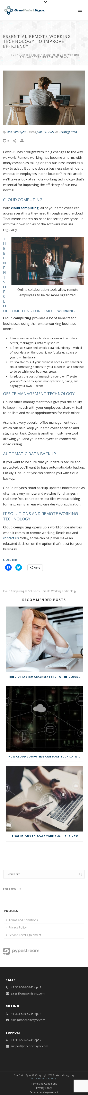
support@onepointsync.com (29, 1046)
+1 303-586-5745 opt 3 (26, 1014)
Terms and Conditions (23, 920)
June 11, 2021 (45, 132)
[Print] (24, 140)
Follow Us (12, 889)
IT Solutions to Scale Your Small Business (45, 836)
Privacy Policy (18, 927)
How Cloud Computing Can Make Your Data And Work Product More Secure (45, 756)
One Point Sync (16, 132)
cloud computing (25, 208)
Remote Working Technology (58, 591)
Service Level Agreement (25, 935)
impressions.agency (44, 1078)
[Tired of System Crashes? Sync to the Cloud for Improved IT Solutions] (44, 639)
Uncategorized (29, 55)
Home (12, 55)
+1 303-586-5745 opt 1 (26, 987)
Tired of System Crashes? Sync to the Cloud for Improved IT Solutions (45, 677)
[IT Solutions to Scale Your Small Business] (44, 799)
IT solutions (32, 591)
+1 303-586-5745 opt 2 (26, 1040)
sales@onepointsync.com (28, 993)
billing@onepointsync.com (28, 1020)
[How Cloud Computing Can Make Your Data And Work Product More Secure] (44, 719)
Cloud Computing (13, 591)
